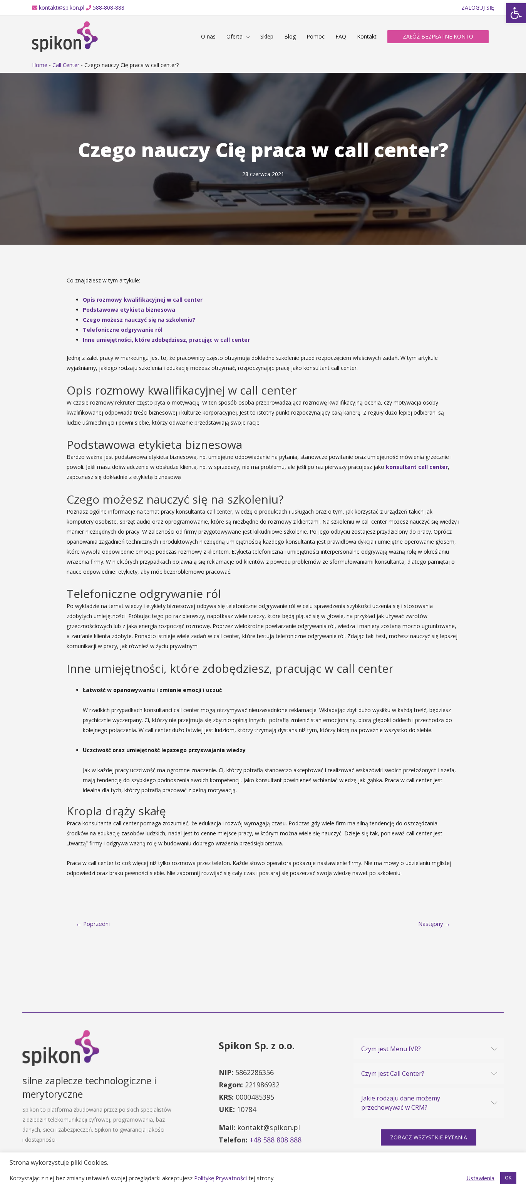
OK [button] (508, 1177)
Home (39, 65)
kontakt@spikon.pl (61, 7)
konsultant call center (417, 466)
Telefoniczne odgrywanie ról (122, 329)
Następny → (434, 923)
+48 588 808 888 (276, 1139)
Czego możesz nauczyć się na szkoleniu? (139, 319)
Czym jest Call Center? (392, 1073)
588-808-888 (108, 7)
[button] (428, 1137)
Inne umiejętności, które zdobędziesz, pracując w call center (166, 339)
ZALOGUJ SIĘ (477, 7)
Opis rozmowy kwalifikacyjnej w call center (143, 299)
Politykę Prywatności (220, 1178)
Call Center (65, 65)
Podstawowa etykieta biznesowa (129, 309)
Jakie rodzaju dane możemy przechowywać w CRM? (400, 1103)
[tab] (428, 1048)
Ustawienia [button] (480, 1177)
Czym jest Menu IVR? (391, 1049)
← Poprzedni (93, 923)
